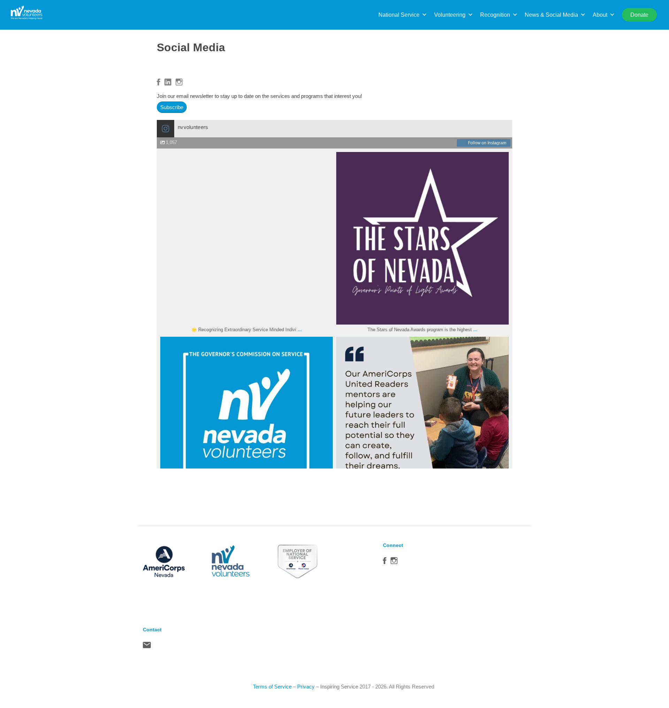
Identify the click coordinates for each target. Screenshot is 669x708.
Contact (147, 646)
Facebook (158, 81)
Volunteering (450, 15)
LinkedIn (167, 81)
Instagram (179, 81)
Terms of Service (272, 687)
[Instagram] (324, 316)
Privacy (306, 687)
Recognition (495, 15)
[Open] (246, 238)
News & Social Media (551, 15)
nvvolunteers (245, 159)
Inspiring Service (339, 687)
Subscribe (171, 107)
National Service (399, 15)
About (600, 15)
